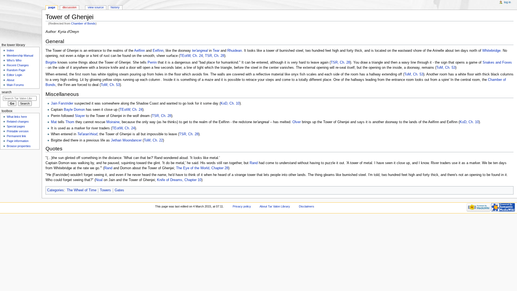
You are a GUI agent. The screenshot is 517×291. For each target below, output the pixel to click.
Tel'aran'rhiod (87, 134)
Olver (296, 122)
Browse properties (19, 146)
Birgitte (51, 62)
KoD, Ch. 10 (230, 103)
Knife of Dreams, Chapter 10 (179, 180)
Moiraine (113, 122)
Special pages (16, 126)
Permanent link (16, 136)
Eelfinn (158, 51)
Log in (507, 2)
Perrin (152, 62)
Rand (254, 163)
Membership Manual (20, 55)
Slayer (80, 116)
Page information (18, 141)
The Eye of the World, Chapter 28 (202, 168)
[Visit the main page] (21, 21)
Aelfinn (139, 51)
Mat (54, 122)
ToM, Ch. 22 (153, 140)
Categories (55, 190)
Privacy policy (242, 206)
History (115, 7)
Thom (69, 122)
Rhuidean (234, 51)
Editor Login (14, 75)
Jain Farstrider (62, 103)
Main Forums (15, 84)
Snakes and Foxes (497, 62)
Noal (99, 180)
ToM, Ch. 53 (445, 68)
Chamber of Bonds (83, 23)
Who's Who (14, 60)
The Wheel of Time (81, 190)
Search (7, 92)
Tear (216, 51)
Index (10, 50)
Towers (105, 190)
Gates (119, 190)
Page (51, 7)
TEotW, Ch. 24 (191, 56)
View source (96, 7)
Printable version (18, 131)
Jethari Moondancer (127, 140)
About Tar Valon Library (275, 206)
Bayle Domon (74, 110)
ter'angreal (200, 51)
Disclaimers (306, 206)
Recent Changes (18, 65)
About (10, 80)
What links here (17, 116)
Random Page (16, 70)
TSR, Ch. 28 (214, 56)
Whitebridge (491, 51)
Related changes (18, 121)
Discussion (69, 7)
